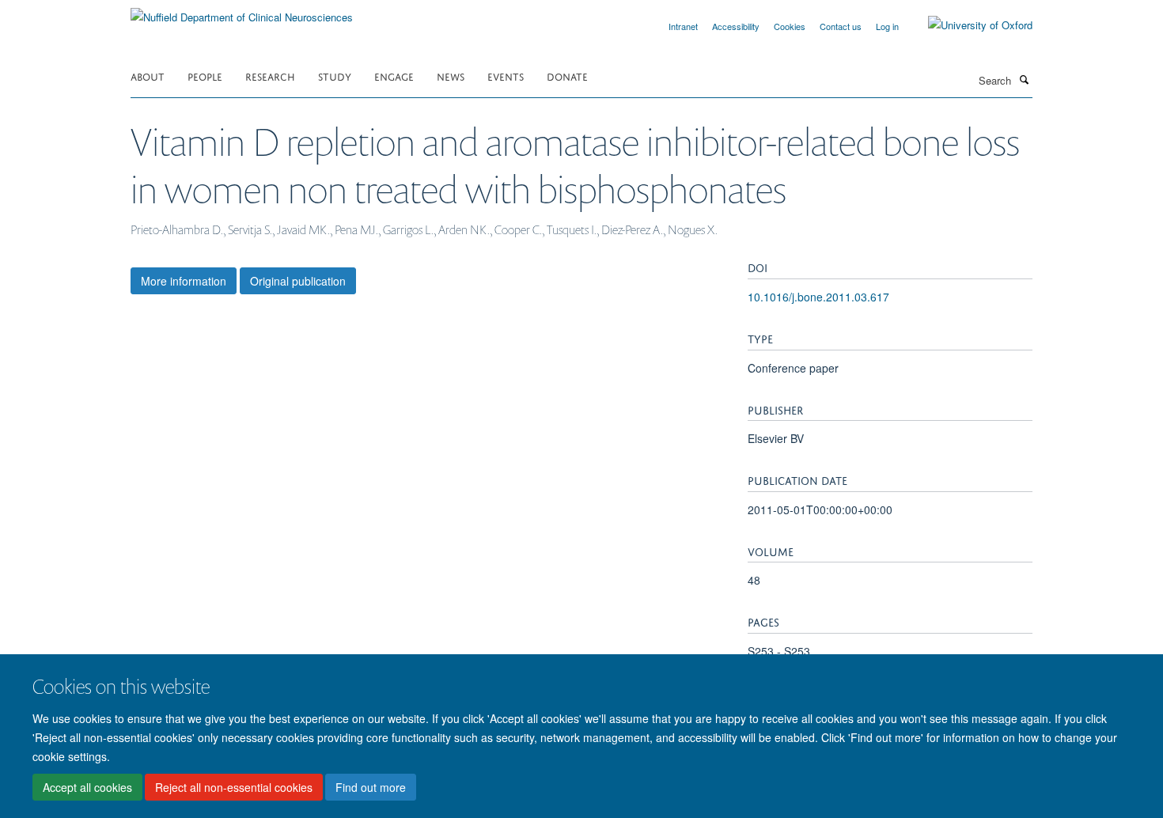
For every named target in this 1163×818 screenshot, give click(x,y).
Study (334, 75)
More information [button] (183, 281)
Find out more (370, 787)
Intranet (683, 26)
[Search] (1023, 79)
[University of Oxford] (968, 25)
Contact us (841, 26)
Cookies (789, 26)
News (450, 75)
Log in (887, 26)
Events (505, 75)
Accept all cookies (87, 787)
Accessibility (736, 26)
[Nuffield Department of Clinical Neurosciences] (242, 11)
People (205, 75)
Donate (567, 75)
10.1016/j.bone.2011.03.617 (818, 297)
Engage (394, 75)
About (148, 75)
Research (270, 75)
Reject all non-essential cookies (234, 787)
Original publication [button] (298, 281)
